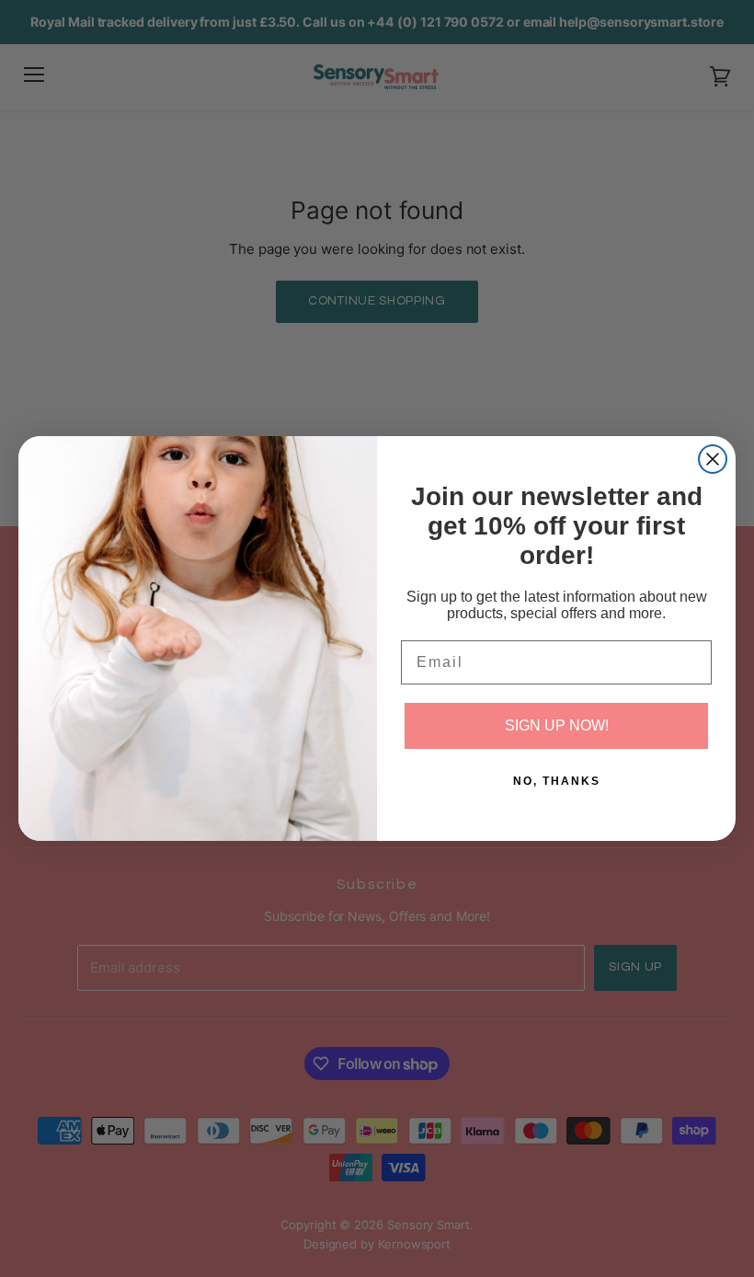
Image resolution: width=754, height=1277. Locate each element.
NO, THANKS (556, 781)
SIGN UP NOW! (557, 725)
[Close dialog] (712, 459)
